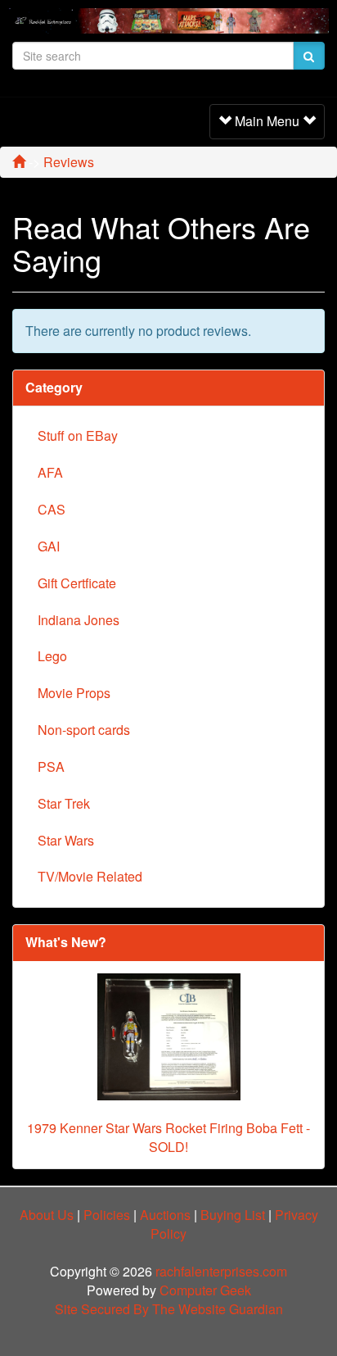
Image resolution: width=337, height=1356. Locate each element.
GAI (49, 546)
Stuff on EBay (78, 435)
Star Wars (66, 840)
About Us (47, 1214)
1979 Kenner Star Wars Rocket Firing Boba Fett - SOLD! (168, 1137)
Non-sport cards (84, 729)
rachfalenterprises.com (221, 1271)
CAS (51, 509)
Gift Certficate (77, 583)
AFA (50, 472)
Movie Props (74, 692)
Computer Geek (205, 1290)
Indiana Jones (78, 619)
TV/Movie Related (90, 876)
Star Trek (64, 803)
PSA (51, 766)
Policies (106, 1214)
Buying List (232, 1214)
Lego (52, 655)
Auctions (165, 1214)
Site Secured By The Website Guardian (169, 1308)
